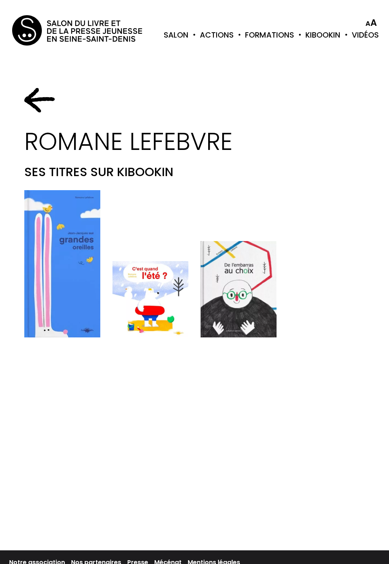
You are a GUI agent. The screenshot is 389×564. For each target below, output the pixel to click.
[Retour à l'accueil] (42, 30)
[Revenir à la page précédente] (39, 100)
